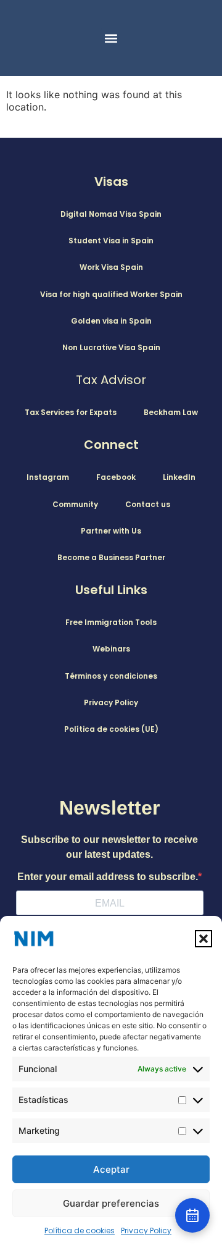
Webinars (111, 648)
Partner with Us (111, 531)
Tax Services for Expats (71, 412)
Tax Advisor (111, 379)
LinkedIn (179, 477)
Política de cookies (79, 1230)
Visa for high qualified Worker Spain (111, 294)
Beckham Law (171, 412)
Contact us (147, 504)
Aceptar (111, 1169)
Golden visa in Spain (111, 321)
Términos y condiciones (111, 676)
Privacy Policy (146, 1230)
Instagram (48, 477)
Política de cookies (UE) (111, 729)
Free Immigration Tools (111, 622)
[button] (203, 939)
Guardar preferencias (111, 1203)
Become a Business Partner (111, 557)
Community (75, 504)
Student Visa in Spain (111, 240)
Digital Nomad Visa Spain (111, 214)
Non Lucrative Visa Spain (111, 347)
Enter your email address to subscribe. (107, 877)
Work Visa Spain (111, 267)
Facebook (116, 477)
